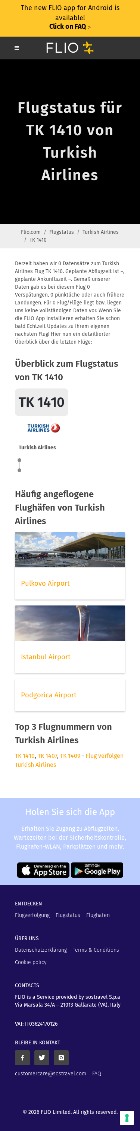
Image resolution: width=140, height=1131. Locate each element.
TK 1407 (47, 755)
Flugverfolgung (32, 915)
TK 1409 (70, 755)
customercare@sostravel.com (50, 1073)
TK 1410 (25, 755)
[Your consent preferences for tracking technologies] (127, 1118)
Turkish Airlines (101, 232)
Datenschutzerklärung (41, 950)
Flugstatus (61, 232)
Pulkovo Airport (45, 583)
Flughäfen (98, 915)
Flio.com (31, 232)
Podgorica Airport (49, 695)
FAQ (96, 1073)
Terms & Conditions (96, 950)
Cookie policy (31, 962)
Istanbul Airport (46, 657)
